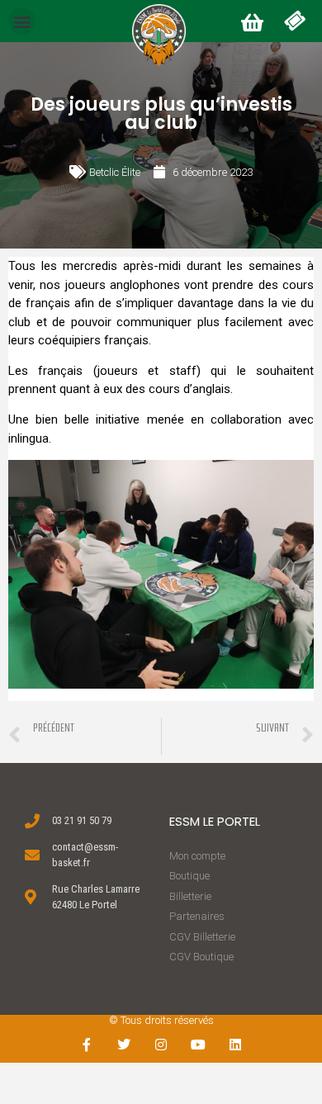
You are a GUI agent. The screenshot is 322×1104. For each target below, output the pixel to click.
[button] (22, 21)
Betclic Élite (114, 172)
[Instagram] (161, 1045)
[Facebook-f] (87, 1045)
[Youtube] (197, 1045)
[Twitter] (124, 1045)
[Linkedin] (234, 1045)
